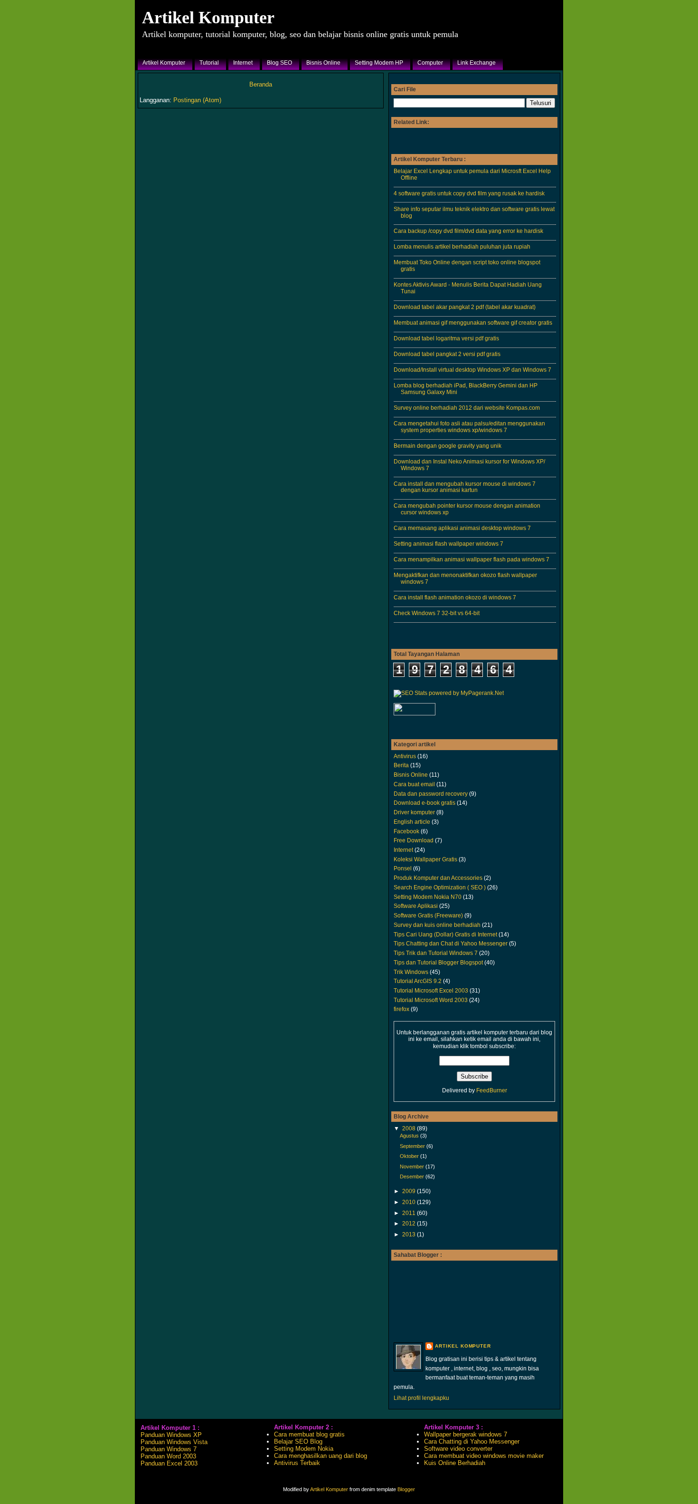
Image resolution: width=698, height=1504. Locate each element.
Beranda (260, 84)
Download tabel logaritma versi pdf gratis (446, 338)
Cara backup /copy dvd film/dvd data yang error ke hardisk (468, 231)
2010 (409, 1202)
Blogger (406, 1489)
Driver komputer (414, 812)
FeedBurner (491, 1090)
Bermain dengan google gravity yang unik (447, 446)
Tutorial (209, 62)
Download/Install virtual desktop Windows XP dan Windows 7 (472, 369)
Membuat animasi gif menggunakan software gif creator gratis (473, 322)
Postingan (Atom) (197, 100)
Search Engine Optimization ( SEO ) (440, 887)
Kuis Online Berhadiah (454, 1462)
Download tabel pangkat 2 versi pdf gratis (447, 354)
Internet (243, 62)
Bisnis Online (323, 62)
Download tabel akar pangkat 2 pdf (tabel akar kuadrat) (465, 307)
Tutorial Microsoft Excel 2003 (431, 990)
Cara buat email (414, 784)
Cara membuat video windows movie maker (484, 1455)
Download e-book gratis (424, 803)
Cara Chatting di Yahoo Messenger (471, 1441)
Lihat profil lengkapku (421, 1398)
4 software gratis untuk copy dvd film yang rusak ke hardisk (469, 193)
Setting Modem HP (379, 62)
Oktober (410, 1156)
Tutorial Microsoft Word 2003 (431, 1000)
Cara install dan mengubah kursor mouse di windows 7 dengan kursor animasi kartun (465, 487)
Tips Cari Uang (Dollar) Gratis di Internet (445, 934)
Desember (412, 1176)
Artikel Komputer (208, 17)
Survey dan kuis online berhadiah (437, 925)
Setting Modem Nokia (303, 1448)
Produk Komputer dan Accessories (438, 878)
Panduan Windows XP (171, 1434)
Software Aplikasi (416, 906)
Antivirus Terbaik (297, 1462)
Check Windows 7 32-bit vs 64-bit (437, 613)
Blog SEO (279, 62)
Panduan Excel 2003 (169, 1463)
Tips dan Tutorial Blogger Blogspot (438, 962)
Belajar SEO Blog (298, 1441)
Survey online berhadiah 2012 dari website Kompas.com (467, 408)
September (413, 1146)
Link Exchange (476, 62)
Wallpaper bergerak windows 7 (465, 1434)
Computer (430, 62)
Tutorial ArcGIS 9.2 (418, 981)
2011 (409, 1213)
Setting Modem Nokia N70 (428, 897)
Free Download (414, 840)
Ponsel (403, 868)
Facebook (406, 831)
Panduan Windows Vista (174, 1442)
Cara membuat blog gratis (309, 1434)
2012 (409, 1223)
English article (412, 822)
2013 (409, 1234)
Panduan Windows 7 (169, 1449)
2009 (409, 1191)
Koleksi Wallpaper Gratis (425, 859)
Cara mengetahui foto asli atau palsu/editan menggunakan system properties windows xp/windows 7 (469, 426)
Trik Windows (411, 972)
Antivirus (405, 756)
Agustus (410, 1135)
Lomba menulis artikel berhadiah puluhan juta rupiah (462, 246)
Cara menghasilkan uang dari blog (320, 1455)
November (412, 1166)
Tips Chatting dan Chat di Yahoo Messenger (451, 943)
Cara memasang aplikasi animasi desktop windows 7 (462, 528)
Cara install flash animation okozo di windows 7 (455, 597)
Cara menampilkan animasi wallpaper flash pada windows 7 (471, 559)
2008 (409, 1128)
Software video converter (458, 1448)
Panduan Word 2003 (168, 1456)
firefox (401, 1009)
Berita (401, 765)
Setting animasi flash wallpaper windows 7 (448, 543)
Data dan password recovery (431, 794)
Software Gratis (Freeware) (428, 915)
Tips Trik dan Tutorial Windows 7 (436, 953)
